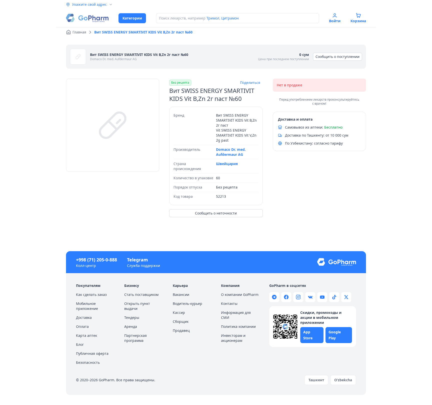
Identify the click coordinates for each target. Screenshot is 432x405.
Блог (80, 344)
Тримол (212, 18)
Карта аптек (86, 335)
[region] (112, 125)
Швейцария (227, 163)
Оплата (82, 326)
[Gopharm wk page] (310, 297)
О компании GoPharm (239, 294)
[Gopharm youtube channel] (322, 297)
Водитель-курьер (187, 303)
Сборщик (180, 321)
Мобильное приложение (87, 306)
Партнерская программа (135, 338)
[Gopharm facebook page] (286, 297)
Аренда (130, 326)
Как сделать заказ (91, 294)
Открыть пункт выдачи (137, 306)
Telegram (137, 260)
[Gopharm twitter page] (346, 297)
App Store (307, 335)
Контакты (229, 303)
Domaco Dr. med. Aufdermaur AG (113, 59)
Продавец (181, 330)
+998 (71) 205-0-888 (96, 260)
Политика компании (238, 326)
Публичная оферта (92, 353)
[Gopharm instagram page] (298, 297)
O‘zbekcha (343, 380)
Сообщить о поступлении (338, 56)
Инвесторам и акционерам (233, 338)
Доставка (84, 317)
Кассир (179, 312)
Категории (132, 18)
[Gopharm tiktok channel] (334, 297)
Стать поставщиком (141, 294)
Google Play (334, 335)
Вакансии (181, 294)
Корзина (358, 20)
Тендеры (131, 317)
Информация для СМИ (236, 315)
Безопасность (88, 362)
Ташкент (316, 380)
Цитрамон (230, 18)
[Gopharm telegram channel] (274, 297)
